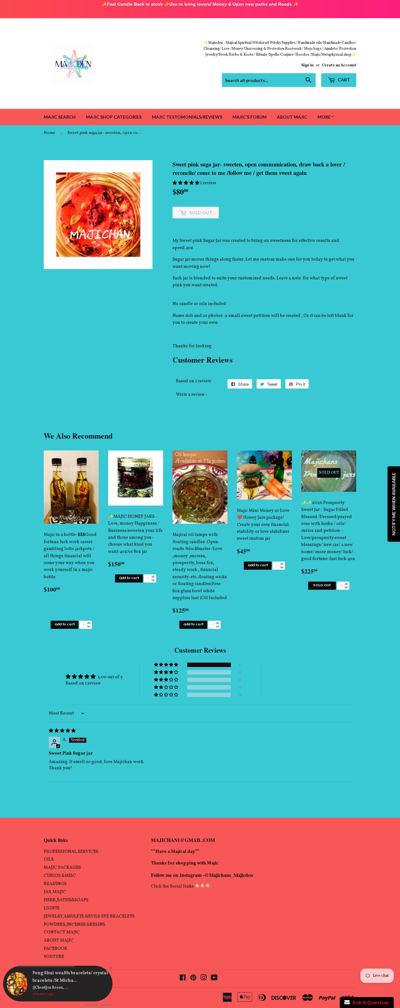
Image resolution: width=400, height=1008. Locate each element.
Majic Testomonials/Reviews (187, 117)
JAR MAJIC (55, 892)
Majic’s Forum (249, 117)
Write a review (190, 395)
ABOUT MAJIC (58, 941)
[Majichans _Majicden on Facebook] (182, 979)
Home (49, 133)
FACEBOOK (55, 949)
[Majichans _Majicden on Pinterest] (193, 979)
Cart (343, 79)
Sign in (307, 65)
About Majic (292, 117)
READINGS (55, 884)
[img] (62, 731)
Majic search (60, 117)
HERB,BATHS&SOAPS (66, 900)
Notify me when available (393, 504)
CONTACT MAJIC (62, 932)
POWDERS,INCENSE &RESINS (74, 925)
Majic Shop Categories (114, 117)
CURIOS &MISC (60, 876)
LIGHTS (52, 908)
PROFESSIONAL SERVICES (71, 852)
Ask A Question (369, 1002)
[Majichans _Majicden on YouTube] (214, 979)
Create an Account (339, 65)
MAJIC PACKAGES (62, 868)
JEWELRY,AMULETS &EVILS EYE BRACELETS (89, 916)
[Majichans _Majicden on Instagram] (204, 979)
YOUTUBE (54, 957)
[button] (186, 183)
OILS (49, 860)
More (324, 117)
